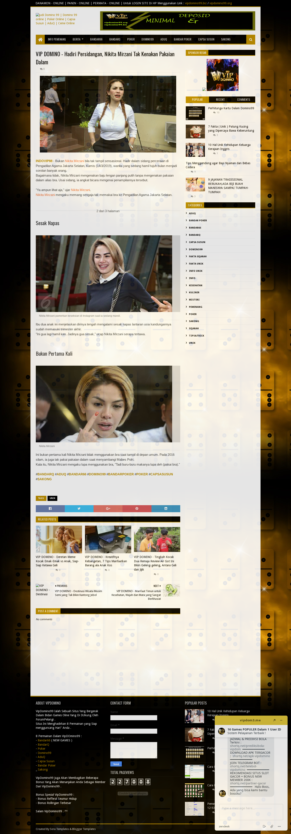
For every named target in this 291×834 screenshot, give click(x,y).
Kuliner (194, 292)
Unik (52, 498)
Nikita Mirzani (74, 161)
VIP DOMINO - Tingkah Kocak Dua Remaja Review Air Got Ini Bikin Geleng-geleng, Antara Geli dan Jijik (155, 563)
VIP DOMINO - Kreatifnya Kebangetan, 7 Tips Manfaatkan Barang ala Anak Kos (106, 561)
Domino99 (147, 39)
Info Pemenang (57, 39)
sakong (225, 39)
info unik (195, 271)
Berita (77, 39)
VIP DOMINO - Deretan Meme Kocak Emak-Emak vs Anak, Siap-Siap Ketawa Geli (57, 561)
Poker (131, 39)
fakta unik (196, 263)
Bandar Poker (182, 39)
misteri (194, 299)
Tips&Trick (196, 335)
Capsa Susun (206, 39)
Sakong (194, 321)
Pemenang (195, 307)
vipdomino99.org (157, 3)
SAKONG (44, 479)
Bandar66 (96, 39)
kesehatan (195, 285)
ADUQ (61, 474)
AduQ (163, 39)
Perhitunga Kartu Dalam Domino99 (231, 108)
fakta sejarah (198, 256)
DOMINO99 (97, 474)
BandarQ (114, 39)
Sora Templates (59, 829)
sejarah (194, 328)
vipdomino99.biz (132, 3)
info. (192, 278)
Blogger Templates (84, 829)
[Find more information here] (251, 773)
